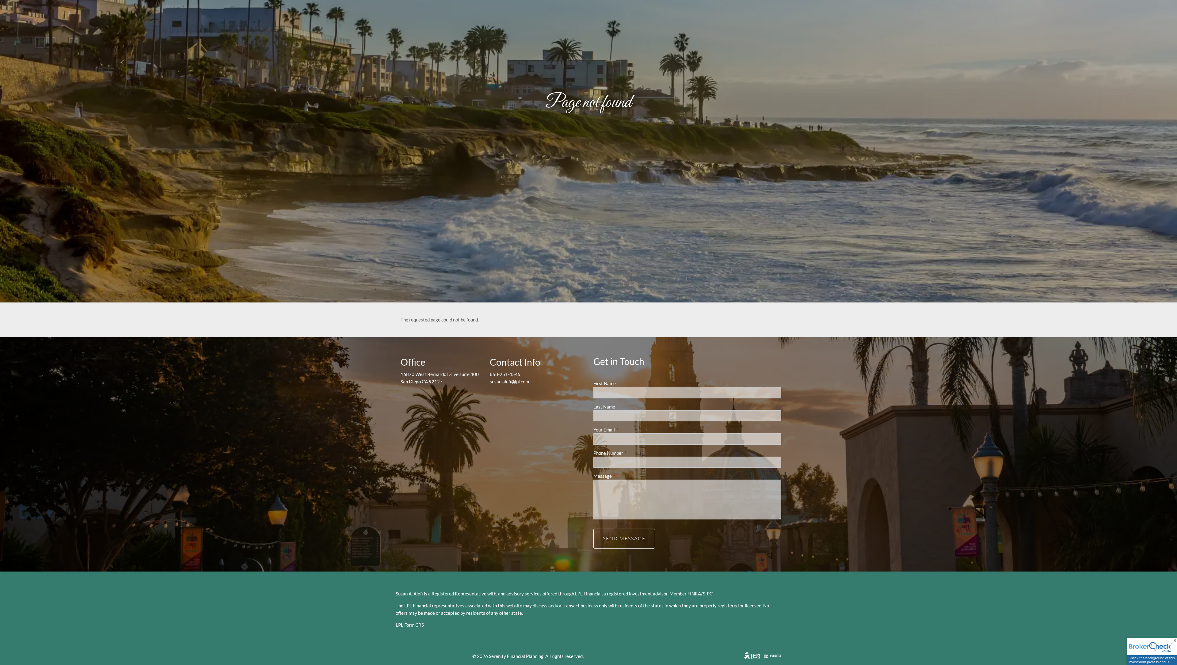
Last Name (604, 406)
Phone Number (629, 453)
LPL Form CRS (410, 625)
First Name (604, 383)
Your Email (625, 429)
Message (623, 476)
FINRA (694, 593)
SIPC (708, 593)
